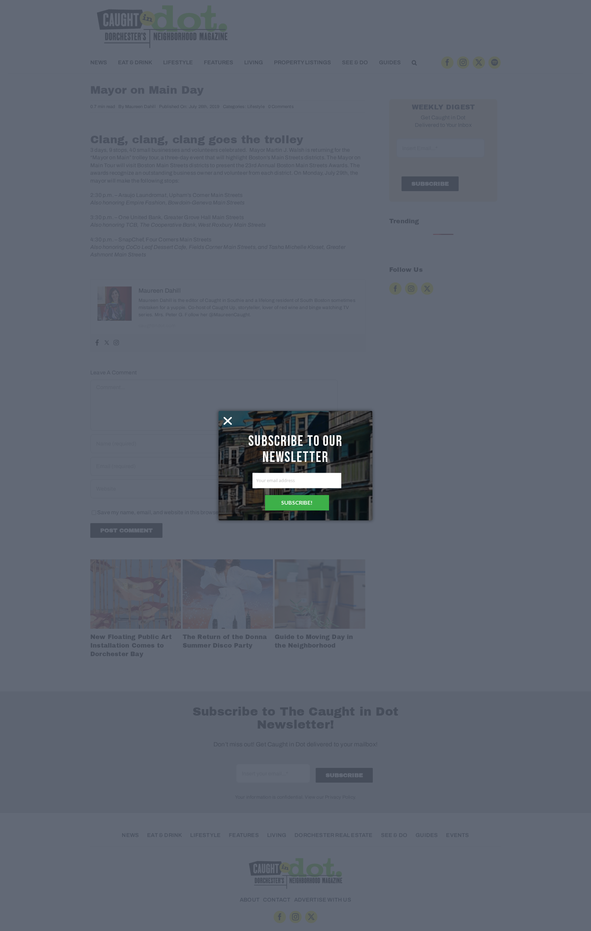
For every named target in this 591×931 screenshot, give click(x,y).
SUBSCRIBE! (297, 502)
